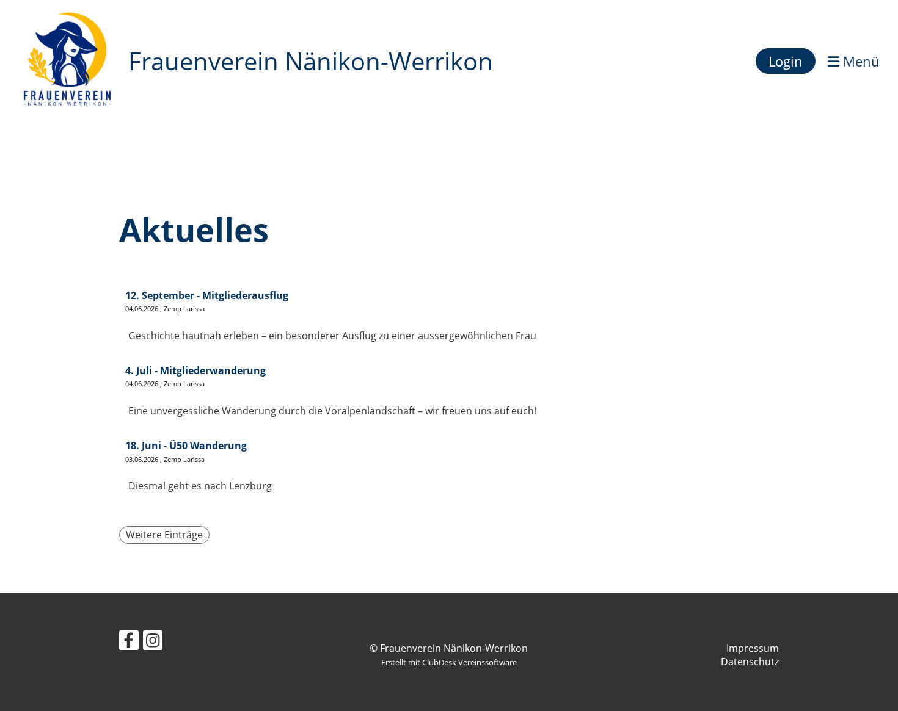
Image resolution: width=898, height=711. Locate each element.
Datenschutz (750, 661)
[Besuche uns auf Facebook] (129, 642)
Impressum (752, 648)
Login (785, 61)
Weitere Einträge (164, 534)
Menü (859, 61)
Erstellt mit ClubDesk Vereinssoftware (449, 662)
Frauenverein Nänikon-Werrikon (310, 61)
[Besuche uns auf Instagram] (152, 642)
